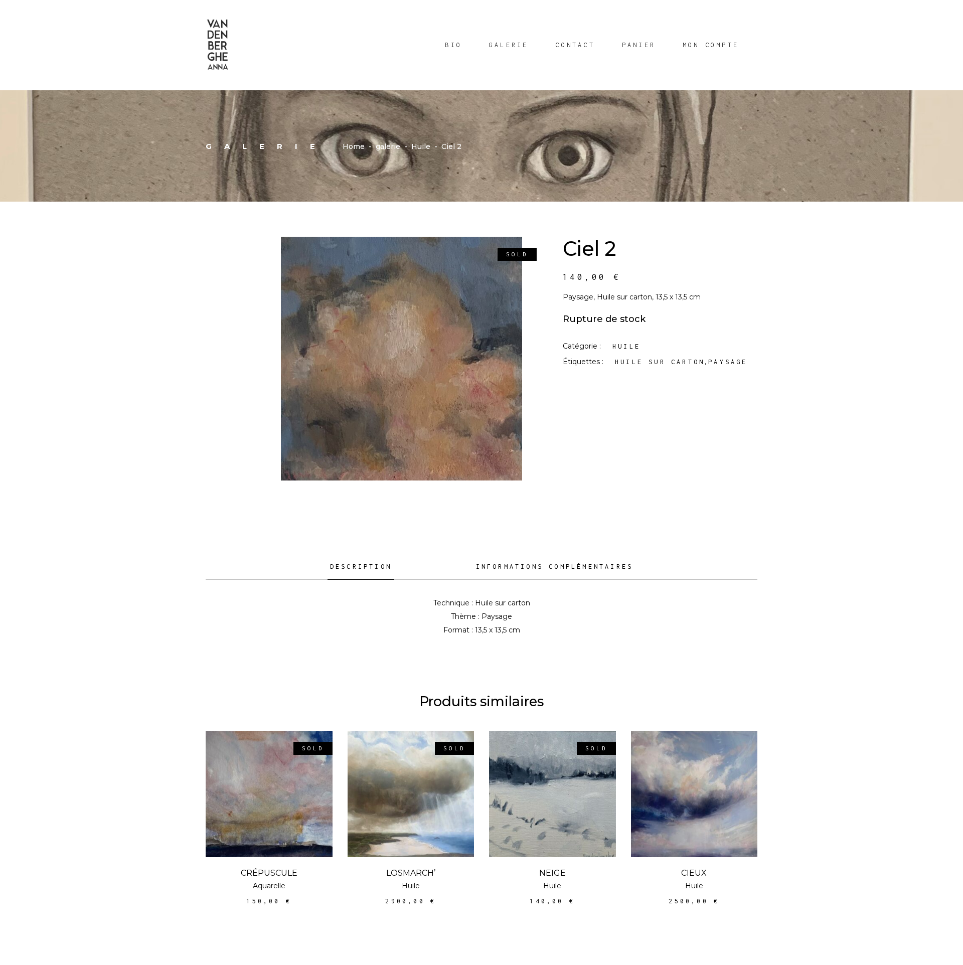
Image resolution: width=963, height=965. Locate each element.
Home (354, 146)
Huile (420, 146)
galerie (388, 146)
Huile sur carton (660, 362)
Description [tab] (361, 566)
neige (552, 873)
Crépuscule (269, 873)
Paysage (727, 362)
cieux (694, 873)
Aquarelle (269, 885)
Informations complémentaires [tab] (554, 566)
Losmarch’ (410, 873)
